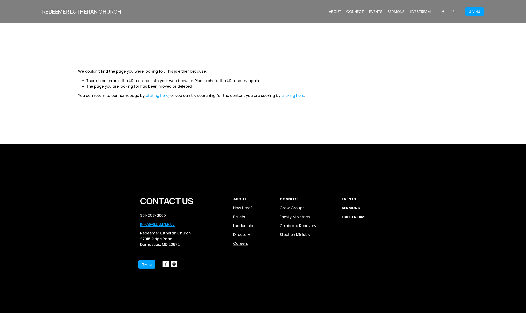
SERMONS (396, 11)
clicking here (157, 95)
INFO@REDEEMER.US (157, 224)
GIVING (474, 11)
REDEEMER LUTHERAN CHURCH (81, 11)
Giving (147, 264)
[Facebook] (443, 11)
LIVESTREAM (420, 11)
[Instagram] (453, 11)
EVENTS (375, 11)
